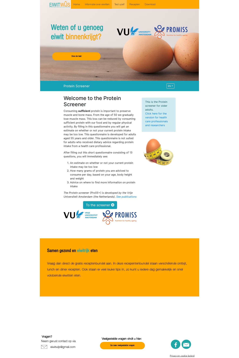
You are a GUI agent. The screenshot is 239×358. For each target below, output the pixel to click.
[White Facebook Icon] (176, 345)
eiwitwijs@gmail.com (62, 346)
